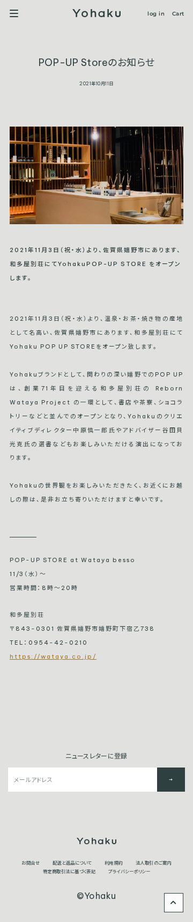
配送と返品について (72, 863)
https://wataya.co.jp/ (53, 656)
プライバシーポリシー (129, 871)
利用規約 (114, 863)
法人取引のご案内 (154, 863)
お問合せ (30, 863)
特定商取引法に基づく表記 (69, 871)
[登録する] (171, 780)
